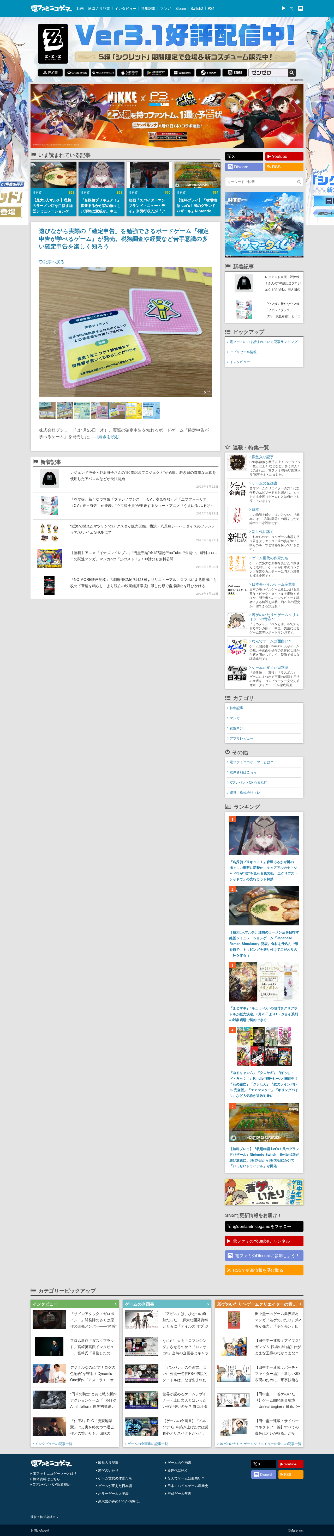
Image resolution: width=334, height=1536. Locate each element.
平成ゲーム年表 (179, 1493)
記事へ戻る (53, 262)
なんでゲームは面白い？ (186, 1478)
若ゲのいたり (108, 1470)
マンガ (165, 8)
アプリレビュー (241, 738)
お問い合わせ (40, 1530)
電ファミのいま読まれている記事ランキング (263, 341)
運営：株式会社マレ (245, 792)
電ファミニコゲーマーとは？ (252, 761)
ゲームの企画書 (179, 1462)
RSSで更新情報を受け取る (258, 1270)
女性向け (236, 728)
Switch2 (196, 8)
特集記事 (148, 8)
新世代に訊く (178, 1470)
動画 (80, 8)
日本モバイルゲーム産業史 (188, 1485)
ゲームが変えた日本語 (115, 1485)
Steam (180, 8)
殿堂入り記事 (99, 8)
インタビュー (125, 8)
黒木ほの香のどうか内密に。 (120, 1501)
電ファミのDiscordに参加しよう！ (267, 1255)
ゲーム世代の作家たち (115, 1478)
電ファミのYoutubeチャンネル (261, 1241)
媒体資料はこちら (243, 772)
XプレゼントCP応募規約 (248, 782)
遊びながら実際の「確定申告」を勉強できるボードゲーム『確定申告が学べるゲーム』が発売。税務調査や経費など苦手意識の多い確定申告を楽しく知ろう (124, 238)
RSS (276, 167)
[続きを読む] (108, 436)
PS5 (211, 8)
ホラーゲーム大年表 (113, 1493)
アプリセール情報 (243, 351)
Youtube (279, 156)
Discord (241, 167)
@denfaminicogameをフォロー (262, 1226)
